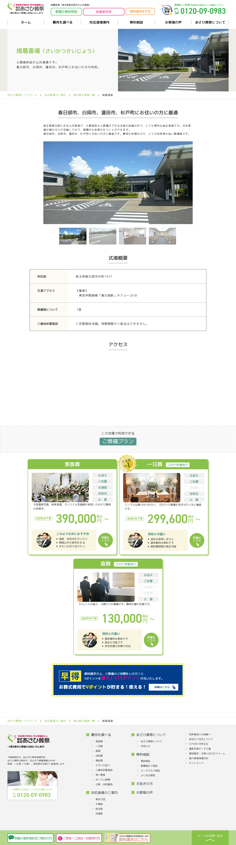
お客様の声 (173, 22)
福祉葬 (99, 760)
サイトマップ (196, 763)
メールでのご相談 (150, 770)
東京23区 (101, 799)
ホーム (26, 22)
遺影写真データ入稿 (200, 748)
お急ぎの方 (144, 783)
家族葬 (99, 741)
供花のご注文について (201, 739)
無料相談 (136, 22)
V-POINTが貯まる (198, 744)
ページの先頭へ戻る (210, 835)
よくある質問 (148, 775)
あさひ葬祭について (210, 22)
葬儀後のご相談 (149, 765)
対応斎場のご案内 (55, 95)
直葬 (98, 751)
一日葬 (99, 746)
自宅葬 (99, 755)
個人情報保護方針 (198, 758)
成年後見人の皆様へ (200, 734)
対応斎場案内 (99, 22)
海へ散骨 (100, 774)
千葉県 (99, 804)
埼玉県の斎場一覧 (84, 95)
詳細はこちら (162, 687)
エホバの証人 (103, 765)
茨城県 (99, 813)
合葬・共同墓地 (104, 784)
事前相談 (145, 761)
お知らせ (145, 746)
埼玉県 (99, 808)
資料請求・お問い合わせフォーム (207, 753)
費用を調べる (63, 22)
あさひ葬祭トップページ (22, 95)
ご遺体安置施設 (104, 770)
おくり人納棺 (103, 779)
